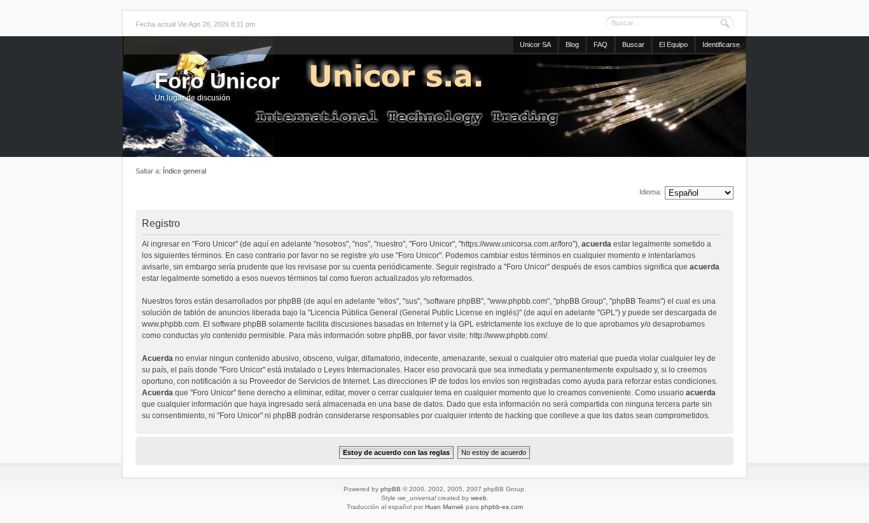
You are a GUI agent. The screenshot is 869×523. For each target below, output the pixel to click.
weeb (479, 497)
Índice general (184, 171)
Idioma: (650, 192)
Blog (572, 44)
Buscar (633, 44)
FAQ (601, 44)
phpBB (390, 489)
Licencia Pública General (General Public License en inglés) (414, 312)
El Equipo (673, 44)
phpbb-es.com (502, 506)
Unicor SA (535, 44)
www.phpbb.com (170, 324)
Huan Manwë (444, 506)
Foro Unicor (217, 80)
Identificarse (721, 44)
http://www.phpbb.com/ (508, 335)
